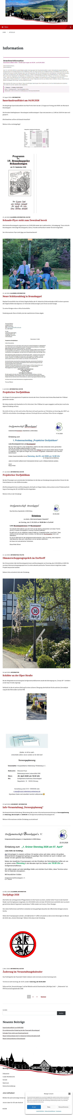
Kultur (28, 217)
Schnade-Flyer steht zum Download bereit (25, 220)
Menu (6, 27)
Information (16, 97)
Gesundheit (14, 804)
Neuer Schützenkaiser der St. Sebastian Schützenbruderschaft (21, 1036)
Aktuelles (12, 32)
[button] (69, 1094)
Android (20, 1102)
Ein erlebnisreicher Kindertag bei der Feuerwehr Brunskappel (21, 1030)
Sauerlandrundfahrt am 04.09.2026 (21, 100)
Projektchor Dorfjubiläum (16, 392)
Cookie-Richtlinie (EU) (9, 1077)
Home (4, 32)
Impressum (58, 1111)
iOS (14, 1102)
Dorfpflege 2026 (11, 894)
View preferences (63, 1107)
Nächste (43, 997)
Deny (48, 1107)
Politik (21, 555)
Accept (34, 1107)
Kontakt (5, 1080)
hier (22, 232)
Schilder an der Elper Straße (18, 675)
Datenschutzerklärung (50, 1111)
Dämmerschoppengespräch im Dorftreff (24, 558)
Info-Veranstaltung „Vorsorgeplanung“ (23, 807)
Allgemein (13, 217)
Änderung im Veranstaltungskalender (22, 971)
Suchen (5, 1010)
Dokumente (6, 1073)
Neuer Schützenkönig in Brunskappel (22, 296)
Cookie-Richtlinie (40, 1111)
